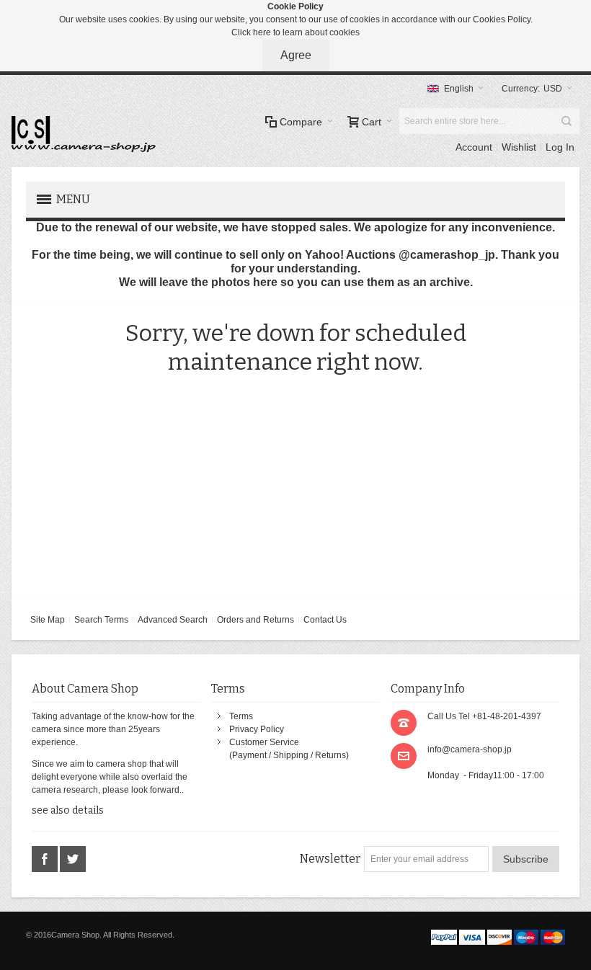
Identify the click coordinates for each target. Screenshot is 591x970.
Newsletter (330, 859)
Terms (241, 716)
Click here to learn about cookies (295, 32)
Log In (560, 147)
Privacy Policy (256, 729)
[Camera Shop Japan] (84, 134)
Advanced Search (173, 620)
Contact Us (325, 620)
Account (474, 147)
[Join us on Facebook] (46, 860)
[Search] (566, 121)
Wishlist (519, 147)
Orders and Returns (255, 620)
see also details (68, 810)
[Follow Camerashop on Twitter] (73, 860)
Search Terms (101, 620)
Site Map (47, 620)
